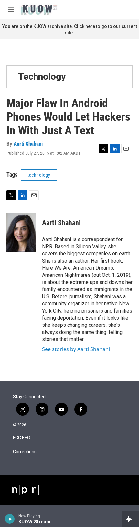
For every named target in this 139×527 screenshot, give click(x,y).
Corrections (25, 451)
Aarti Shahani (28, 144)
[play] (10, 519)
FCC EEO (21, 437)
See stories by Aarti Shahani (76, 349)
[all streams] (130, 519)
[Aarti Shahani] (21, 232)
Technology (42, 76)
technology (38, 175)
